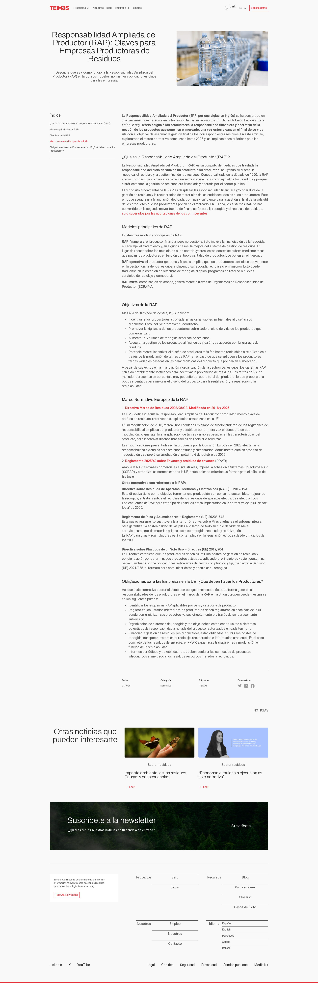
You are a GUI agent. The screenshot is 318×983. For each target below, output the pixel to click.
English (226, 929)
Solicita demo (259, 7)
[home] (59, 8)
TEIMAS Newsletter (66, 894)
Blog (109, 7)
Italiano (226, 948)
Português (228, 935)
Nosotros (98, 7)
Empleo (137, 7)
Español (226, 923)
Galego (226, 941)
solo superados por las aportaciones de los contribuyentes (165, 213)
